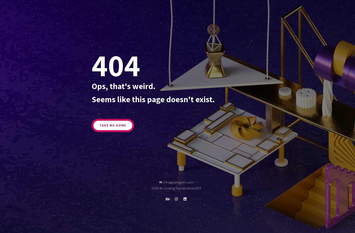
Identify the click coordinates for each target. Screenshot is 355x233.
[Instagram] (176, 198)
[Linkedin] (185, 198)
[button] (113, 125)
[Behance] (167, 198)
